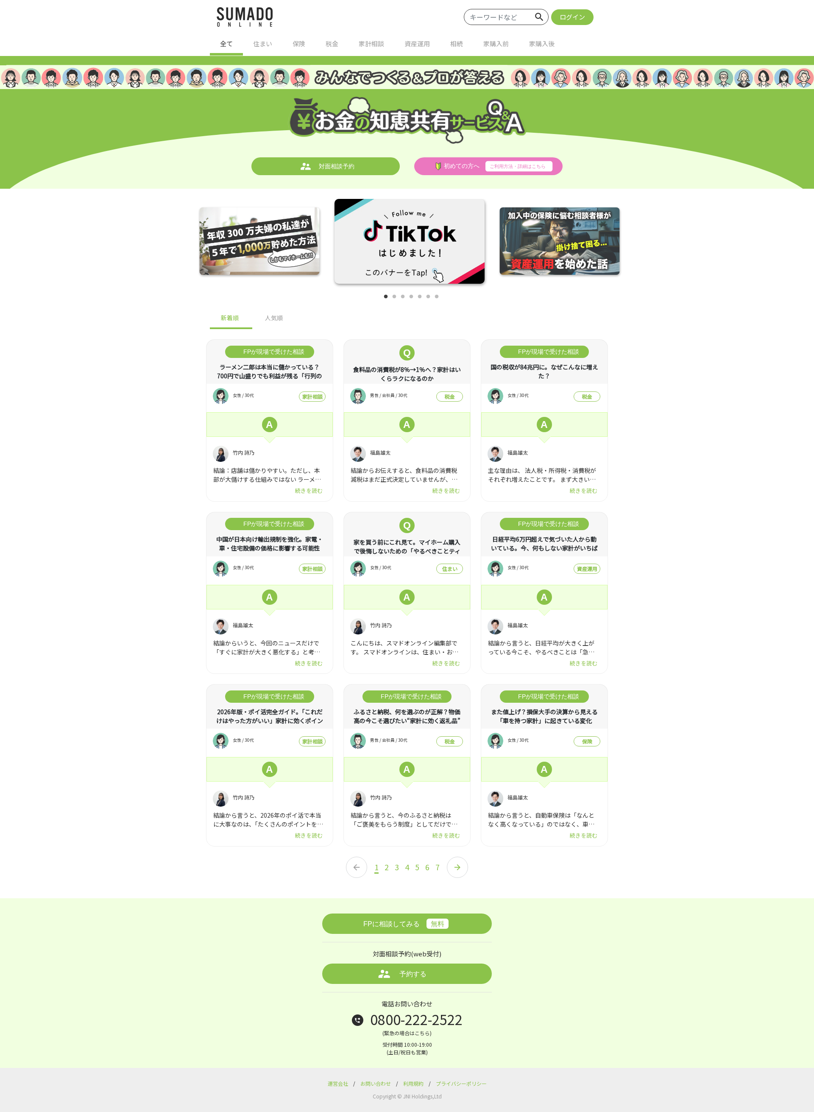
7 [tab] (436, 297)
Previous (169, 244)
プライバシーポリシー (461, 1083)
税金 (332, 43)
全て (226, 43)
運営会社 (338, 1083)
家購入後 (542, 43)
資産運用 (417, 43)
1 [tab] (386, 297)
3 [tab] (403, 297)
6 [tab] (428, 297)
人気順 (274, 317)
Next (648, 244)
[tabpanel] (410, 245)
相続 (456, 43)
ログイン (572, 16)
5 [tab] (419, 297)
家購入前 (496, 43)
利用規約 (414, 1083)
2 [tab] (394, 297)
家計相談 (371, 43)
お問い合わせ (376, 1083)
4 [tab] (411, 297)
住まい (262, 43)
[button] (507, 17)
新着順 (230, 317)
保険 (299, 43)
